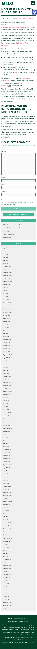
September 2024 (7, 318)
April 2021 (5, 443)
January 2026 (6, 269)
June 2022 (6, 400)
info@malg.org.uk (22, 618)
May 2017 (5, 587)
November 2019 (7, 495)
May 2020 (5, 477)
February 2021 (7, 449)
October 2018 (6, 535)
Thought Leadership (8, 234)
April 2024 (5, 333)
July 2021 (5, 434)
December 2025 (7, 272)
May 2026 (5, 257)
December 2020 (7, 455)
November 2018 (7, 532)
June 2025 (6, 291)
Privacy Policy (18, 645)
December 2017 (7, 565)
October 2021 (6, 425)
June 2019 (6, 510)
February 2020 (7, 486)
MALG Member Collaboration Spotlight (13, 228)
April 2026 (5, 260)
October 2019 (6, 498)
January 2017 (6, 599)
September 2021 (7, 428)
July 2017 (5, 581)
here (27, 621)
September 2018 (7, 538)
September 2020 (7, 465)
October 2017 (6, 571)
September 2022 (7, 391)
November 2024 (7, 312)
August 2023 (6, 358)
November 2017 (7, 568)
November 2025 (7, 275)
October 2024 (6, 315)
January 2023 (6, 379)
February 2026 (7, 266)
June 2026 (6, 254)
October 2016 (6, 608)
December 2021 (7, 419)
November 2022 (7, 385)
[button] (34, 12)
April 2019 (5, 517)
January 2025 (6, 306)
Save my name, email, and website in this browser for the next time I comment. (17, 203)
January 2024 (6, 342)
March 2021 (6, 446)
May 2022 (5, 404)
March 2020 (6, 483)
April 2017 (5, 590)
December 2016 (7, 602)
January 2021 (6, 452)
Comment (4, 151)
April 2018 (5, 553)
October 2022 (6, 388)
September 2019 (7, 501)
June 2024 (6, 327)
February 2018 (7, 559)
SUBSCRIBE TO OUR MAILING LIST (18, 214)
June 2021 (6, 437)
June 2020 (6, 474)
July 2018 (5, 544)
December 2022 (7, 382)
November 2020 (7, 458)
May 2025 (5, 294)
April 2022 (5, 407)
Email (3, 184)
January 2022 (6, 416)
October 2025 (6, 278)
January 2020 (6, 489)
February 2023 (7, 376)
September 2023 (7, 355)
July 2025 (5, 287)
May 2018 (5, 550)
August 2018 (6, 541)
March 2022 (6, 410)
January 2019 (6, 526)
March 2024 (6, 336)
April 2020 (5, 480)
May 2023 (5, 367)
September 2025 (7, 281)
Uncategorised (7, 237)
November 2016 (7, 605)
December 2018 (7, 529)
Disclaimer (31, 642)
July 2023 (5, 361)
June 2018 (6, 547)
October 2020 (6, 462)
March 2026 (6, 263)
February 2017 (7, 596)
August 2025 (6, 284)
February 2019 (7, 523)
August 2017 (6, 578)
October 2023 (6, 352)
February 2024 (7, 339)
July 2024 (5, 324)
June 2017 (6, 584)
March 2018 (6, 556)
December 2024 (7, 309)
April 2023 (5, 370)
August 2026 (6, 248)
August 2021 (6, 431)
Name (3, 178)
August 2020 (6, 468)
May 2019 (5, 513)
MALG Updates (7, 231)
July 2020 (5, 471)
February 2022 (7, 413)
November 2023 (7, 349)
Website (3, 191)
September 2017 (7, 575)
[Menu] (33, 3)
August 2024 (6, 321)
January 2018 (6, 562)
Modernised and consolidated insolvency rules (15, 27)
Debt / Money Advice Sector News (24, 18)
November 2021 (7, 422)
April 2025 (5, 297)
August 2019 (6, 504)
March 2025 (6, 300)
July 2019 (5, 507)
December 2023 (7, 345)
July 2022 (5, 397)
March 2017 (6, 593)
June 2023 (6, 364)
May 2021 (5, 440)
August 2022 (6, 394)
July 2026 (5, 251)
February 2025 (7, 303)
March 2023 (6, 373)
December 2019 (7, 492)
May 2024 (5, 330)
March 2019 (6, 520)
